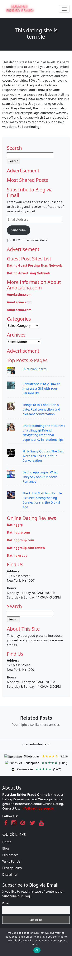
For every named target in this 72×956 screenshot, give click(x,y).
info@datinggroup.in (38, 808)
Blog (5, 848)
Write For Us (11, 861)
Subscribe (18, 230)
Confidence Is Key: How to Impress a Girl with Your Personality (41, 388)
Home (6, 842)
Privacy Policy (12, 868)
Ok (37, 950)
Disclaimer (10, 874)
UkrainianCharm (34, 369)
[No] (67, 942)
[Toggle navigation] (64, 9)
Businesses (10, 855)
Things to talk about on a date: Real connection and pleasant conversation (41, 409)
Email (5, 903)
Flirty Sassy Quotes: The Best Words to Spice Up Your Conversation (43, 456)
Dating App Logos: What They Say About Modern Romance (40, 477)
